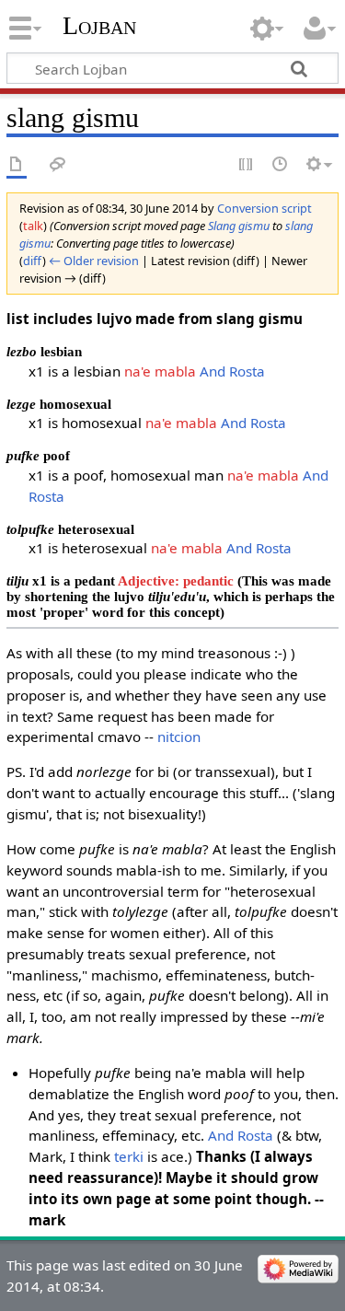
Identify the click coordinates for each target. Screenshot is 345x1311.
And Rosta (232, 371)
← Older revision (94, 260)
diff (32, 260)
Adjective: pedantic (176, 580)
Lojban (99, 25)
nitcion (179, 736)
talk (33, 225)
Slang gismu (239, 225)
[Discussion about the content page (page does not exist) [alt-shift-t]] (58, 165)
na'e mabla (160, 371)
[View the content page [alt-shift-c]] (16, 165)
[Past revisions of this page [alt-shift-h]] (280, 165)
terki (129, 1156)
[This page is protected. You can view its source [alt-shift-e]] (246, 165)
